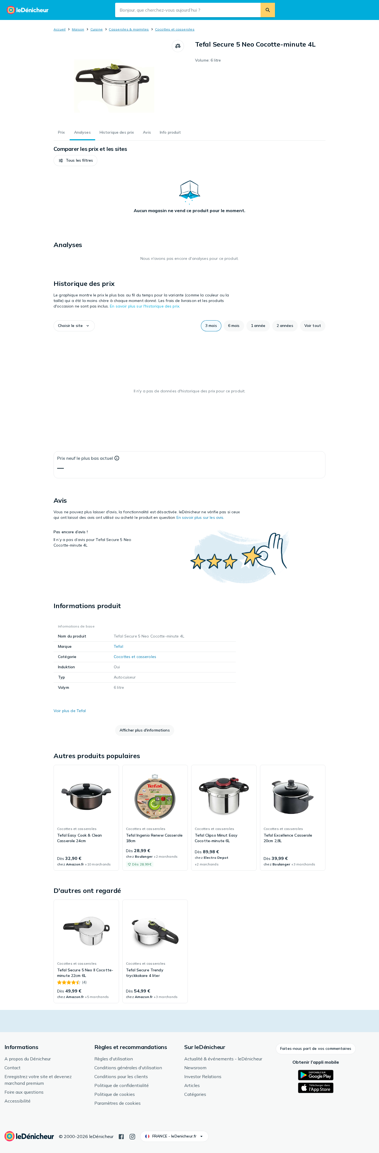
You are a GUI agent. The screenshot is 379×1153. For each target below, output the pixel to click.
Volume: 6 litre (208, 60)
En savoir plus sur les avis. (200, 517)
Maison (78, 29)
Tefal (118, 646)
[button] (75, 160)
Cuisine (96, 29)
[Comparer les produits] (178, 46)
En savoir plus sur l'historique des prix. (145, 306)
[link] (86, 818)
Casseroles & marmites (129, 29)
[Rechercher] (268, 10)
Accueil (60, 29)
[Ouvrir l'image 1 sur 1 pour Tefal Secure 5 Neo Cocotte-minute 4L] (113, 81)
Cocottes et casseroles (174, 29)
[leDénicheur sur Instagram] (132, 1136)
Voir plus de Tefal (70, 710)
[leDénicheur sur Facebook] (121, 1136)
